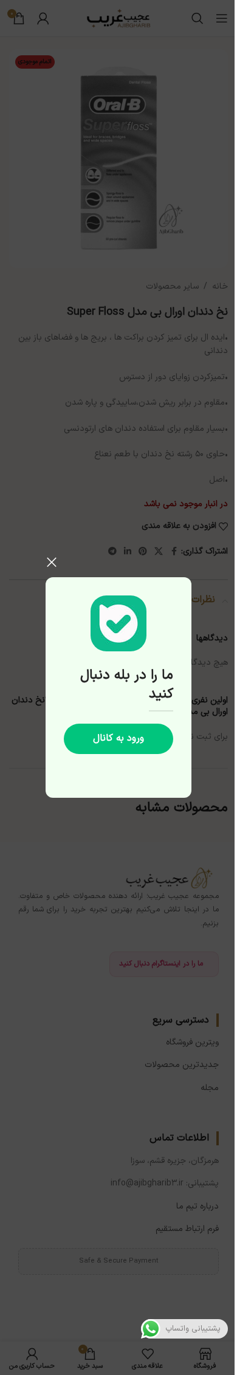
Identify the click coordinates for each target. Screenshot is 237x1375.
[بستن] (51, 562)
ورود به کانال (118, 738)
